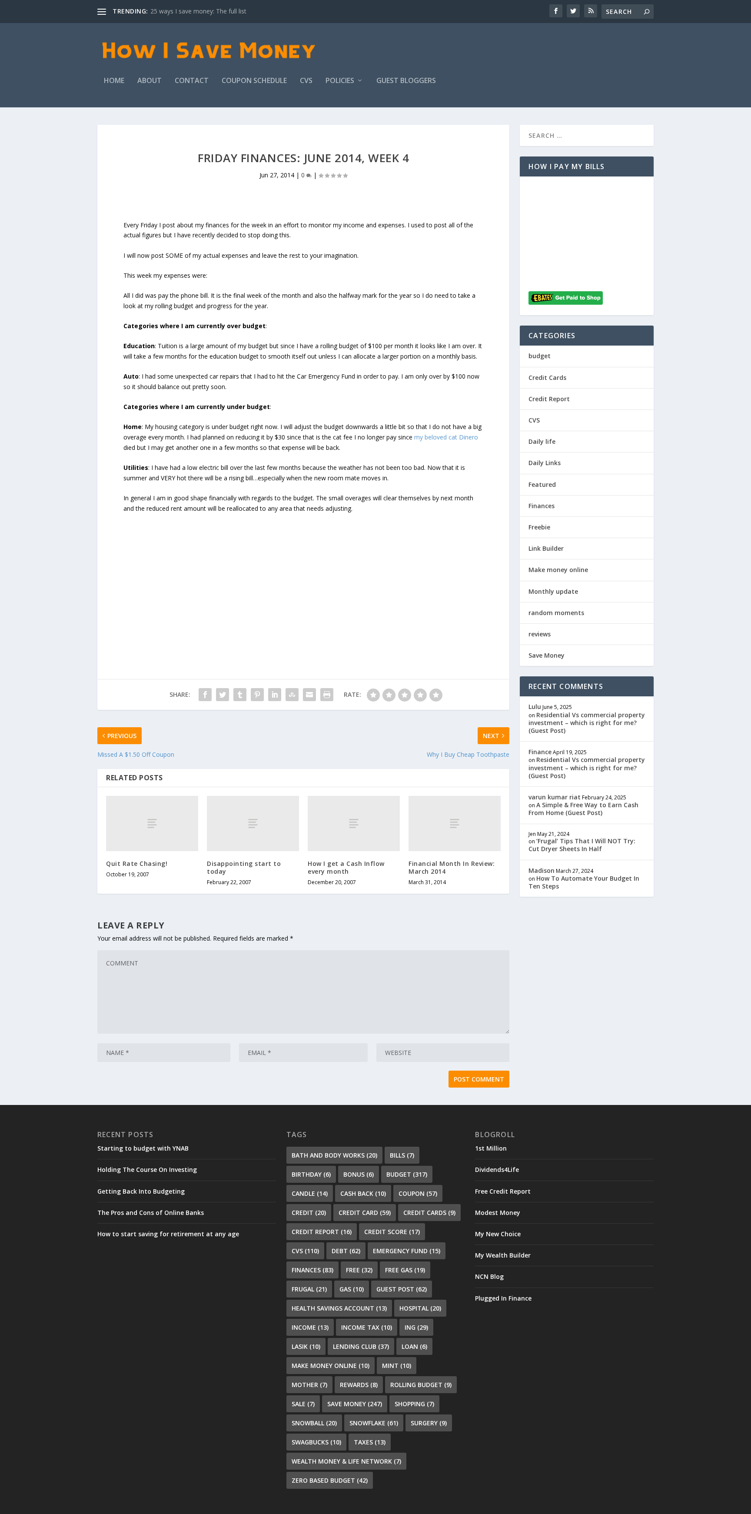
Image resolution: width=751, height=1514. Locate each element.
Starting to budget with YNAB (143, 1148)
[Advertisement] (303, 575)
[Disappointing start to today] (253, 823)
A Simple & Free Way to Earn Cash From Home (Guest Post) (583, 809)
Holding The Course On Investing (147, 1169)
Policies (340, 81)
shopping (414, 1404)
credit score (392, 1232)
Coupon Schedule (254, 81)
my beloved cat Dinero (446, 437)
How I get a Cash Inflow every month (346, 867)
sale (303, 1404)
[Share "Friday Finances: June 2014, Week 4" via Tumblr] (240, 694)
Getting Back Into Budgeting (141, 1191)
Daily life (541, 441)
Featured (542, 484)
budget (539, 356)
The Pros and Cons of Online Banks (150, 1212)
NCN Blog (489, 1276)
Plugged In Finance (503, 1298)
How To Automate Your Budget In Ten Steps (583, 882)
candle (310, 1193)
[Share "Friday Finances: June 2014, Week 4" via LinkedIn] (274, 694)
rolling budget (421, 1385)
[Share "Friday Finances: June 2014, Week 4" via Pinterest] (257, 694)
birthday (311, 1174)
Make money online (558, 570)
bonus (358, 1174)
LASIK (306, 1346)
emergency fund (406, 1251)
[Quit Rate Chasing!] (152, 823)
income (310, 1327)
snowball (314, 1423)
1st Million (491, 1148)
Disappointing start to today (244, 867)
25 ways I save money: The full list (198, 11)
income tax (366, 1327)
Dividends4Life (497, 1169)
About (149, 81)
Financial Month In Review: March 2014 (452, 867)
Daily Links (544, 463)
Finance (540, 752)
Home (114, 81)
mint (396, 1365)
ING (416, 1327)
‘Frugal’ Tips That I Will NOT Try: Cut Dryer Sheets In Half (581, 845)
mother (309, 1385)
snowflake (373, 1423)
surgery (429, 1423)
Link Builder (546, 548)
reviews (539, 634)
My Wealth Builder (503, 1255)
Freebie (539, 527)
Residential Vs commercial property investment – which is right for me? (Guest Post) (586, 723)
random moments (556, 613)
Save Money (546, 655)
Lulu (534, 706)
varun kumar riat (554, 797)
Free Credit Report (503, 1191)
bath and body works (334, 1155)
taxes (369, 1442)
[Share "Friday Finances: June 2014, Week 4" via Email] (309, 694)
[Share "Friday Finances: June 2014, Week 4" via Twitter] (222, 694)
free (359, 1270)
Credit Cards (547, 377)
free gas (405, 1270)
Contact (192, 81)
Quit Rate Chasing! (136, 863)
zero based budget (330, 1480)
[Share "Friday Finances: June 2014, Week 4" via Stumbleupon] (292, 694)
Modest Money (497, 1212)
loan (414, 1346)
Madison (541, 870)
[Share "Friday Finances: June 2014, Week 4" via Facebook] (205, 694)
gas (351, 1289)
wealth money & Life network (346, 1461)
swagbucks (316, 1442)
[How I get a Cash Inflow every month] (354, 823)
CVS (306, 81)
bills (402, 1155)
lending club (361, 1346)
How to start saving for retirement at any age (168, 1234)
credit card (365, 1212)
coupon (418, 1193)
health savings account (339, 1308)
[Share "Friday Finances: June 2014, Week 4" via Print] (327, 694)
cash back (363, 1193)
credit (309, 1212)
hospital (420, 1308)
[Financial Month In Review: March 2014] (455, 823)
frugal (309, 1289)
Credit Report (549, 399)
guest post (401, 1289)
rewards (359, 1385)
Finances (541, 506)
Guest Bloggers (406, 81)
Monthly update (553, 591)
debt (346, 1251)
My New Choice (498, 1234)
